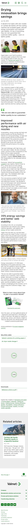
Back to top (23, 475)
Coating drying (10, 403)
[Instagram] (5, 504)
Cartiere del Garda (13, 60)
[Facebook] (2, 504)
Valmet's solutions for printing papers (13, 338)
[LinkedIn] (11, 504)
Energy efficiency (20, 403)
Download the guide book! (14, 308)
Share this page (4, 474)
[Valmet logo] (7, 2)
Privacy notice (4, 519)
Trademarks (4, 515)
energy (3, 230)
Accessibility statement (6, 517)
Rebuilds (13, 401)
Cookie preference (5, 521)
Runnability (9, 404)
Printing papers (5, 401)
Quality (3, 404)
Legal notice (4, 513)
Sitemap (3, 512)
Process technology (6, 406)
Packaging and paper (20, 399)
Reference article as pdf (9, 390)
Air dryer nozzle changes (9, 341)
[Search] (22, 3)
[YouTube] (14, 504)
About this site (4, 510)
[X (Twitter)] (8, 504)
